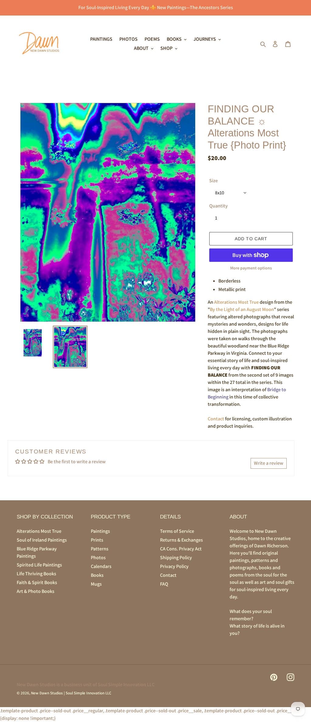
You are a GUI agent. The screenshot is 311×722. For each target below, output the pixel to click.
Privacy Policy (174, 566)
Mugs (96, 584)
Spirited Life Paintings (39, 565)
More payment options (251, 268)
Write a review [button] (268, 463)
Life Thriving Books (36, 573)
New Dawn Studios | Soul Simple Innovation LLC (71, 693)
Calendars (101, 566)
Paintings (100, 531)
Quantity (218, 206)
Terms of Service (177, 531)
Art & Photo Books (35, 591)
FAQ (164, 584)
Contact (216, 419)
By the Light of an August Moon (242, 309)
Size (213, 180)
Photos (98, 557)
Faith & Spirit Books (37, 582)
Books (97, 575)
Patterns (99, 549)
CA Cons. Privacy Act (181, 549)
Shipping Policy (176, 557)
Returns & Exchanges (181, 540)
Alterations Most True (236, 302)
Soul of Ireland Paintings (42, 540)
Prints (97, 540)
